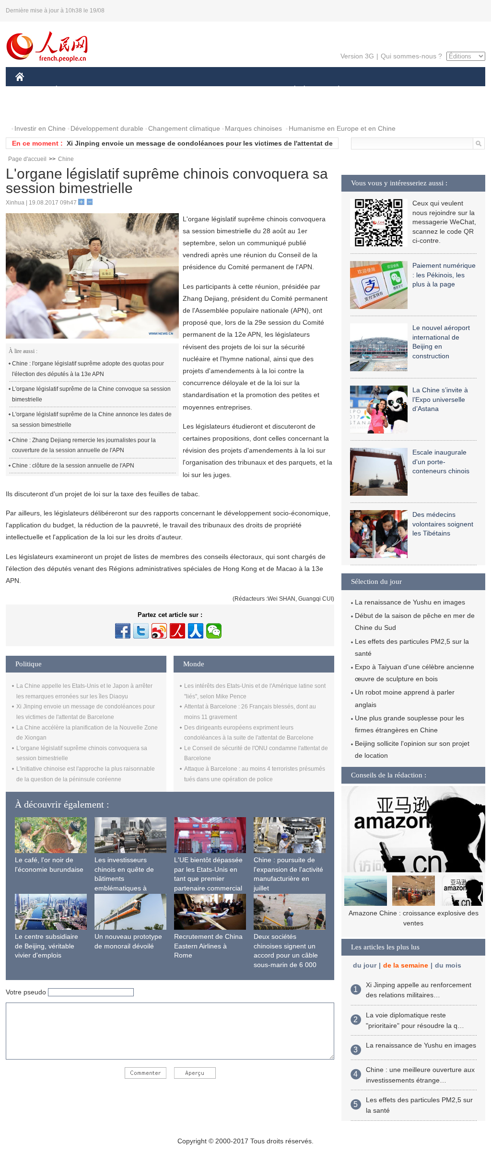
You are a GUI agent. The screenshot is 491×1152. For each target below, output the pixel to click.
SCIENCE (203, 90)
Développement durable (106, 128)
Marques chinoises (253, 128)
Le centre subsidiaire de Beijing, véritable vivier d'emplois (46, 946)
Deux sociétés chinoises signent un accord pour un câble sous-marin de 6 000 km (286, 955)
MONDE (119, 90)
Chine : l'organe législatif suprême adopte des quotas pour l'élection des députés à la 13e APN (88, 368)
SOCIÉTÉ (290, 90)
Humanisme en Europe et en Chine (342, 128)
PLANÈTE (333, 90)
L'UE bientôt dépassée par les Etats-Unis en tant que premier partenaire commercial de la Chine (208, 878)
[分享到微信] (214, 631)
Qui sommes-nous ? (411, 56)
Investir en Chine (40, 128)
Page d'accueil (27, 159)
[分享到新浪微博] (159, 631)
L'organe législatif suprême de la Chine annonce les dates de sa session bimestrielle (92, 419)
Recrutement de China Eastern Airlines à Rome (208, 946)
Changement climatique (184, 128)
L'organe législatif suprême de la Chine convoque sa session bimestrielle (91, 394)
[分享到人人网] (195, 631)
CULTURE (247, 90)
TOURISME (414, 90)
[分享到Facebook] (122, 631)
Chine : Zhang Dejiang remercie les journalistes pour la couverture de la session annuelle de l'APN (84, 445)
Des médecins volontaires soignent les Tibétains (442, 524)
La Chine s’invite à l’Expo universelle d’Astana (440, 399)
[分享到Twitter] (141, 631)
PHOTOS (35, 109)
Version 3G (357, 56)
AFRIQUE (160, 90)
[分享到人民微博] (177, 631)
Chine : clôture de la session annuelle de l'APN (73, 465)
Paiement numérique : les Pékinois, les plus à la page (444, 275)
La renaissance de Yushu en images (410, 602)
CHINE (32, 90)
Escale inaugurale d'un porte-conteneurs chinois (440, 461)
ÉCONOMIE (74, 90)
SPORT (373, 90)
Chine (66, 159)
